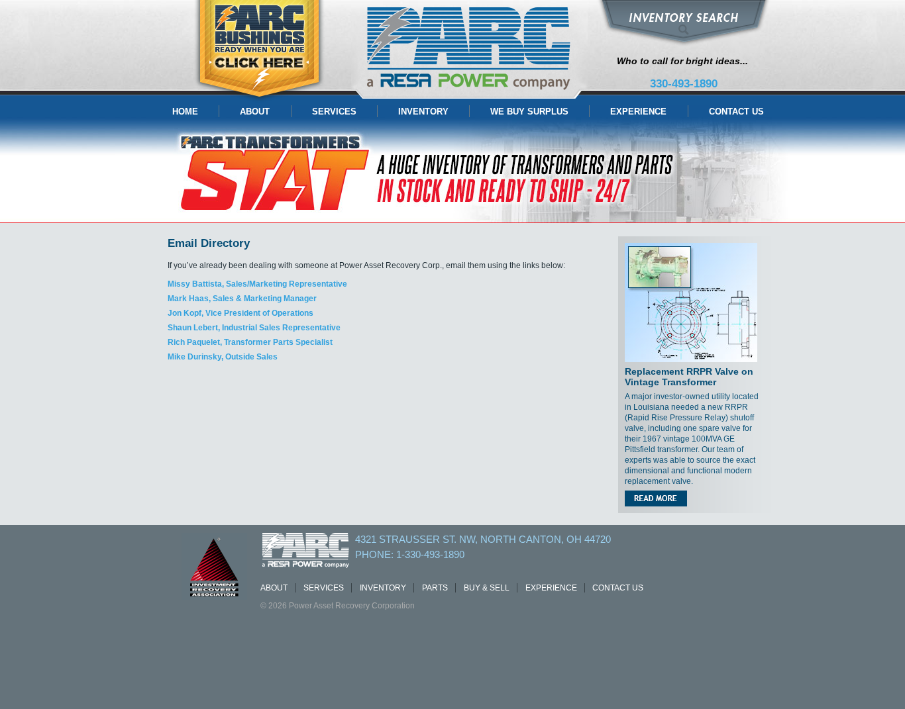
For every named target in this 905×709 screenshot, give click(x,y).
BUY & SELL (486, 587)
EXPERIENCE (638, 112)
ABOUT (255, 112)
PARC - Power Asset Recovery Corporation (469, 49)
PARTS (435, 587)
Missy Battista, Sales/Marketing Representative (257, 284)
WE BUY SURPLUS (529, 112)
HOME (185, 112)
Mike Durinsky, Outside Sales (223, 356)
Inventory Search (684, 23)
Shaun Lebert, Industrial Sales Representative (254, 327)
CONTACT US (736, 112)
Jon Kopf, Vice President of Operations (240, 313)
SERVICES (334, 112)
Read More (656, 498)
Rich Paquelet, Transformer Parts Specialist (250, 342)
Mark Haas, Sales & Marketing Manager (242, 298)
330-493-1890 (684, 83)
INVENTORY (423, 112)
